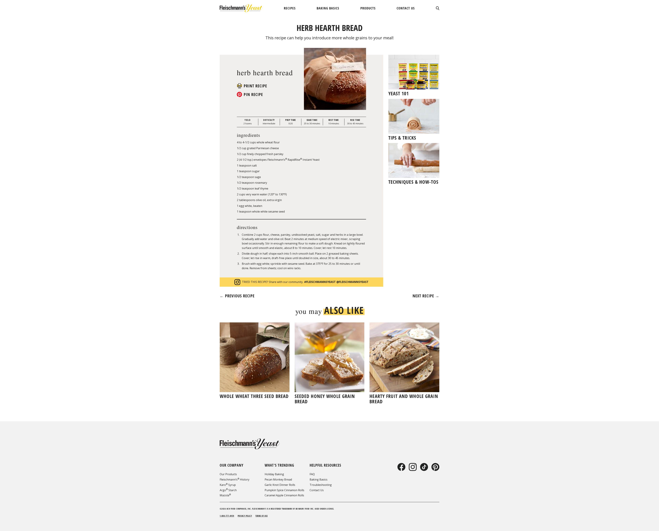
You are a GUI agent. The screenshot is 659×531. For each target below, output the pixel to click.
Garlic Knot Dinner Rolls (280, 485)
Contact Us (317, 490)
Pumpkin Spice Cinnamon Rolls (284, 490)
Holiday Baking (274, 474)
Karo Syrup (228, 485)
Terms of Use (261, 515)
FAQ (312, 474)
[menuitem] (290, 8)
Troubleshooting (321, 485)
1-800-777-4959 (227, 515)
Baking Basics (318, 479)
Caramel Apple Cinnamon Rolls (284, 495)
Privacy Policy (245, 515)
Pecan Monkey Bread (278, 479)
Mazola (225, 495)
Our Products (228, 474)
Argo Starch (228, 490)
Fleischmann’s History (234, 479)
